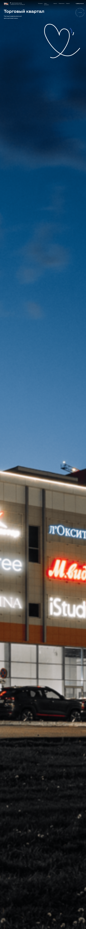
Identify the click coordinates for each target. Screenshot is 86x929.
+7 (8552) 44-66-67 (79, 3)
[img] (79, 12)
